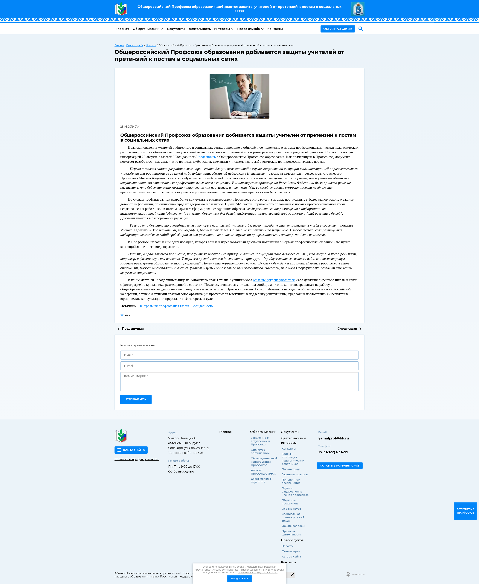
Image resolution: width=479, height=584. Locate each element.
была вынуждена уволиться (274, 280)
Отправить (136, 399)
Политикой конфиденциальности (257, 572)
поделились (207, 157)
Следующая (348, 328)
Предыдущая (132, 328)
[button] (338, 28)
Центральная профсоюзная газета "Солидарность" (176, 306)
